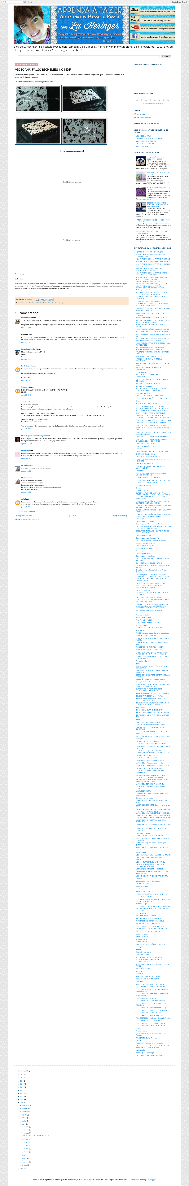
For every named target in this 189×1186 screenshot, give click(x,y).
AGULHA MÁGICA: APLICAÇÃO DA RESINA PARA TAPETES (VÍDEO (153, 344)
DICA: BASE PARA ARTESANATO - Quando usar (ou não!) (152, 566)
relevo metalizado (142, 954)
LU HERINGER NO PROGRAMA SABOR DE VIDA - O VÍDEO (153, 825)
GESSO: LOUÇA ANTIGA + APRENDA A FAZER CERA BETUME (151, 667)
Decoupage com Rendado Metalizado (149, 524)
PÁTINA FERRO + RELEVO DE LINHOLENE (150, 926)
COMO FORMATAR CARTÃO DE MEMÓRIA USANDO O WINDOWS (151, 474)
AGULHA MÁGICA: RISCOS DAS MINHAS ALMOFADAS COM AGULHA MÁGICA (150, 348)
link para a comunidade (144, 798)
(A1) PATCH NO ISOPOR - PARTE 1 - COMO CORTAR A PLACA (151, 255)
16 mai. (26, 1142)
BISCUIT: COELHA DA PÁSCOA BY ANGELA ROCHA (153, 398)
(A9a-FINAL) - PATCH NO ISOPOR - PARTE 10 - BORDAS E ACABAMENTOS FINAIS (152, 293)
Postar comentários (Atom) (30, 519)
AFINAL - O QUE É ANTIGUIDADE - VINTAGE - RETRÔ (151, 325)
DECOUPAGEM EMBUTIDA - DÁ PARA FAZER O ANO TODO (152, 559)
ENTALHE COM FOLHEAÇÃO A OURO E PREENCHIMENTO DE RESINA (149, 587)
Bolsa (138, 401)
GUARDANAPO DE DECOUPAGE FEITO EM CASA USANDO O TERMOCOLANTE (153, 685)
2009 (22, 1103)
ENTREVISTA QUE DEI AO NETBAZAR (148, 597)
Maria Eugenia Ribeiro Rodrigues (33, 436)
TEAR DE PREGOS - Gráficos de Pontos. (150, 1015)
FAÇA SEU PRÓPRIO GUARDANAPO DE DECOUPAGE (149, 611)
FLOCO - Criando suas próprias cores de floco (152, 633)
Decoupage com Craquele (145, 521)
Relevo (138, 949)
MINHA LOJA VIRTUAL (143, 136)
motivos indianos (142, 886)
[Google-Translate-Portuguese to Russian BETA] (163, 101)
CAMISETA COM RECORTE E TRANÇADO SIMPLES (153, 451)
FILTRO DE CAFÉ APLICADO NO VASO (149, 628)
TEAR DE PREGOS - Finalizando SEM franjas (151, 1010)
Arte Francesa (141, 372)
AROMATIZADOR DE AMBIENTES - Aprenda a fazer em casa (152, 369)
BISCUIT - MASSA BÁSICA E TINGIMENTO (150, 396)
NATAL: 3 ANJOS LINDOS (144, 891)
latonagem (139, 738)
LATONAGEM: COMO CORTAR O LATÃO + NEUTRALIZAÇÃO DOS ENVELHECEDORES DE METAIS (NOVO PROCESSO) (152, 779)
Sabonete (139, 971)
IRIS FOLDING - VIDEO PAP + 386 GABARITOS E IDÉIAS (152, 716)
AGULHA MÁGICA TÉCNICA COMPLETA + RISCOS (156, 158)
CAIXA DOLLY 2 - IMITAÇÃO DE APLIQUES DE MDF (153, 420)
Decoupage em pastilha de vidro (147, 538)
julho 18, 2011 (26, 507)
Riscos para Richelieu (143, 968)
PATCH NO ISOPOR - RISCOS (146, 916)
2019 (22, 1075)
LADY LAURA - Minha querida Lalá (148, 722)
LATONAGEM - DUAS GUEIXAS (146, 758)
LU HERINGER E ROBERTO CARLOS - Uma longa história (153, 806)
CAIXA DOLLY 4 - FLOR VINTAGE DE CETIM (151, 425)
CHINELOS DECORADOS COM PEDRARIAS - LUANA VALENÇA (151, 467)
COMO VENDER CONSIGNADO (146, 483)
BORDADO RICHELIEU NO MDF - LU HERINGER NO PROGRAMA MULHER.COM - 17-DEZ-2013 (152, 409)
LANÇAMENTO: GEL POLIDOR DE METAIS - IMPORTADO (151, 728)
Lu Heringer (25, 366)
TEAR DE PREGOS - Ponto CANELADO (149, 1020)
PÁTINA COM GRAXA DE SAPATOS (148, 923)
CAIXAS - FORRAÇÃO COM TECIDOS (148, 446)
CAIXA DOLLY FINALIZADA (145, 444)
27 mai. (26, 1127)
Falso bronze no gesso (144, 617)
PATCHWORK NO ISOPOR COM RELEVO (150, 921)
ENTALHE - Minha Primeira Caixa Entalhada (151, 583)
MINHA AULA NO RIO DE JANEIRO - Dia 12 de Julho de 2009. (152, 872)
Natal (138, 889)
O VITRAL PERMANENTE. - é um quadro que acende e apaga (151, 903)
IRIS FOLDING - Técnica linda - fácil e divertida (152, 712)
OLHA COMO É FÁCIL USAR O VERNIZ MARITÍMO (153, 906)
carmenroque (26, 317)
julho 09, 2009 (26, 429)
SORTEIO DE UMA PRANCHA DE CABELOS (150, 984)
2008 (22, 1169)
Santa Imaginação (28, 349)
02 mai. (26, 1152)
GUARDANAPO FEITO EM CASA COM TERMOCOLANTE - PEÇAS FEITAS (149, 690)
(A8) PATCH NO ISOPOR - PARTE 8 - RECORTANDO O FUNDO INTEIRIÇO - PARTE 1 (152, 282)
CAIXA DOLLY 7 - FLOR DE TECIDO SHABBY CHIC (153, 436)
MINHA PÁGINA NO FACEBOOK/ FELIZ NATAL (152, 876)
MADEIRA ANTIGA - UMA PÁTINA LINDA (150, 836)
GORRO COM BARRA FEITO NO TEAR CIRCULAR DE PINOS (153, 676)
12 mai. (26, 1145)
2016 (22, 1081)
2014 (22, 1087)
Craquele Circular (142, 490)
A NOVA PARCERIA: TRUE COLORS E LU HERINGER (150, 314)
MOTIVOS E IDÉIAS (142, 884)
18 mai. (26, 1139)
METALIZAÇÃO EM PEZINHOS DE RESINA (150, 869)
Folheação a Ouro (142, 661)
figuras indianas (141, 625)
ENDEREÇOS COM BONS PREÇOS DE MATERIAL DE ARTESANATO (152, 232)
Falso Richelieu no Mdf (144, 620)
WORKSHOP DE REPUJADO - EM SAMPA (150, 1055)
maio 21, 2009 (26, 327)
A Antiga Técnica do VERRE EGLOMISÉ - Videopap (153, 308)
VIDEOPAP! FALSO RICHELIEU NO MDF (37, 1136)
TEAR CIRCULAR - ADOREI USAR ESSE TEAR (151, 987)
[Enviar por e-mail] (41, 299)
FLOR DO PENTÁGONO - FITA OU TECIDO (150, 649)
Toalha (138, 1040)
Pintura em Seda (142, 936)
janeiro (24, 1165)
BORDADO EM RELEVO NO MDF (147, 403)
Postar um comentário (27, 511)
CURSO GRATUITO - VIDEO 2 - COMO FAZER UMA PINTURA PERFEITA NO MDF (153, 506)
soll (22, 499)
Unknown (25, 387)
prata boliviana (141, 939)
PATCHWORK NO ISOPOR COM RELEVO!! (158, 173)
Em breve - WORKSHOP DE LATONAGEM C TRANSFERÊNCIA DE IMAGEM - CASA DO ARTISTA (153, 575)
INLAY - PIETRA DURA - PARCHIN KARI (149, 710)
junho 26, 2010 (26, 458)
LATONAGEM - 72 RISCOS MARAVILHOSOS (151, 741)
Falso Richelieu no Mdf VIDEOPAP (36, 303)
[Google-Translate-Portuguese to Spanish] (168, 101)
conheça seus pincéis (143, 485)
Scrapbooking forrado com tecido (148, 976)
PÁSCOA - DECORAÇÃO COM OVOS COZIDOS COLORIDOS (152, 910)
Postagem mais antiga (120, 516)
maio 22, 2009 (26, 359)
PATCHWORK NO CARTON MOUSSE (148, 918)
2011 (22, 1096)
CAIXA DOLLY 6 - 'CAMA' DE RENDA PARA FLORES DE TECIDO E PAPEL (153, 433)
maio (24, 1124)
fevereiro (25, 1162)
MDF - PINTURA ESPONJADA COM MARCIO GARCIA (151, 858)
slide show (139, 981)
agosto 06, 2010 (26, 471)
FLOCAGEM (140, 630)
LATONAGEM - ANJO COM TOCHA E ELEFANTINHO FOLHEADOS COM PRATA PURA (152, 752)
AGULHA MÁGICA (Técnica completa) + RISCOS (152, 329)
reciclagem (139, 947)
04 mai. (26, 1149)
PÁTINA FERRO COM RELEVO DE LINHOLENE (152, 929)
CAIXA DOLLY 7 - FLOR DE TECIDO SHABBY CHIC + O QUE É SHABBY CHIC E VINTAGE (153, 440)
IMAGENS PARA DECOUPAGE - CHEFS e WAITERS (153, 693)
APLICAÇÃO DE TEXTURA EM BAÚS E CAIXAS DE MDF (152, 353)
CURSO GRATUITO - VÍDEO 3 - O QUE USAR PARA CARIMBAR (153, 511)
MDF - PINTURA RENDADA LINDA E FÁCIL (150, 862)
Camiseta (139, 449)
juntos (138, 719)
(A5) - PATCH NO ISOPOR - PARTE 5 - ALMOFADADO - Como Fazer (149, 269)
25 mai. (26, 1130)
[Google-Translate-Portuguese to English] (159, 101)
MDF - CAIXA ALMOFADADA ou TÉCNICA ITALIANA (153, 855)
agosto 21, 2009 (26, 444)
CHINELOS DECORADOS (144, 463)
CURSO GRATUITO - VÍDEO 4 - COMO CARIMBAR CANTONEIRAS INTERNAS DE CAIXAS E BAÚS (153, 515)
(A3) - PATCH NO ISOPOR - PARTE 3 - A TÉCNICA (153, 261)
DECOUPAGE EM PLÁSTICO (145, 543)
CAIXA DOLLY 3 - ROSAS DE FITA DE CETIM (151, 423)
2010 (22, 1099)
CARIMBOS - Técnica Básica (145, 454)
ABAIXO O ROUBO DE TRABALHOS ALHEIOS (151, 318)
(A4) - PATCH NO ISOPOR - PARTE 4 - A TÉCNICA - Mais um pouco (153, 265)
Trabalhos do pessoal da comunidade (149, 1043)
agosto (24, 1115)
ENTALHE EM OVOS (143, 590)
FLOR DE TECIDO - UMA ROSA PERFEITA (150, 647)
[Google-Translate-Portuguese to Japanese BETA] (155, 101)
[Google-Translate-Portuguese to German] (146, 101)
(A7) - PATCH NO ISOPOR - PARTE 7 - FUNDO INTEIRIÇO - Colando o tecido (152, 278)
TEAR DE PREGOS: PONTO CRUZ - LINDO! (159, 188)
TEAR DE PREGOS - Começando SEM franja (151, 1001)
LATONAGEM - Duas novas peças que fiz (150, 760)
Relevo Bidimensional (143, 952)
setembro (25, 1111)
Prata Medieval (141, 942)
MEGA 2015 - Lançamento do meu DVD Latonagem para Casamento (150, 865)
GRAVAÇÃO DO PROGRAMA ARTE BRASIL (150, 679)
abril (24, 1156)
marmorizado (141, 852)
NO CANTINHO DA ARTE (144, 897)
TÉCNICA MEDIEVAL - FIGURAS (146, 1038)
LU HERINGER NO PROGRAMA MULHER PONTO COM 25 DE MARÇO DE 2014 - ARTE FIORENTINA (153, 816)
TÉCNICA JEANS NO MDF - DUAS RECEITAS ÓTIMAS (150, 1034)
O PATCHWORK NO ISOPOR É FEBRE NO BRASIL (153, 899)
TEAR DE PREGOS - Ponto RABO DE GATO (150, 1023)
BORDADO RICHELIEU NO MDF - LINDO (150, 406)
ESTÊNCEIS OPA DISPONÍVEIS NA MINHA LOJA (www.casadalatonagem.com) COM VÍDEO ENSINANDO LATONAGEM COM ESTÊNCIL (152, 606)
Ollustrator (135, 1180)
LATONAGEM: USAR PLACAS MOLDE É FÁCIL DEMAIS (151, 787)
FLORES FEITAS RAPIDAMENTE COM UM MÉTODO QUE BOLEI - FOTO (153, 657)
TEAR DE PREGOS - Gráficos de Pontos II (150, 1013)
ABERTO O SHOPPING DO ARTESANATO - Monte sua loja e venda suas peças (153, 321)
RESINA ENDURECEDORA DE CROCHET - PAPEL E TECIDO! (153, 221)
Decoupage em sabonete (145, 546)
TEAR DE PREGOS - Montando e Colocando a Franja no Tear (152, 994)
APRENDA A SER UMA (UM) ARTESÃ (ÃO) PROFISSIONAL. (150, 360)
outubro (25, 1108)
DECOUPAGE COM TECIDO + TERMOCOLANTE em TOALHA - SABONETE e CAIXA (153, 527)
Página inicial (72, 516)
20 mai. (26, 1133)
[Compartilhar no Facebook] (49, 299)
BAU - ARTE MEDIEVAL (144, 393)
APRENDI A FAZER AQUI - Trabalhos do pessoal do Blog (152, 364)
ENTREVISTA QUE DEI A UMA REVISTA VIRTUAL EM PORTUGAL (152, 594)
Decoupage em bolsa (143, 535)
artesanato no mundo (144, 386)
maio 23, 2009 (26, 395)
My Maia (24, 465)
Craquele (139, 488)
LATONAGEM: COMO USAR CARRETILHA (150, 784)
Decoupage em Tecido (144, 548)
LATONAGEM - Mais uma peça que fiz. (149, 763)
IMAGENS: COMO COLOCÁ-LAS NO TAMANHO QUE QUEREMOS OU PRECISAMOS (152, 704)
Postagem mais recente (24, 516)
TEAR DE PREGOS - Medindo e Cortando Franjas (153, 1018)
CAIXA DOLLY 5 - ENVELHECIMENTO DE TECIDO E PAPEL (153, 429)
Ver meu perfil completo (142, 117)
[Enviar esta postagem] (37, 299)
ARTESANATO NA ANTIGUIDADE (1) (148, 384)
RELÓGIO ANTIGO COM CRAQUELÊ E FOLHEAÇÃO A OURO (149, 961)
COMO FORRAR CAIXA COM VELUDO (149, 477)
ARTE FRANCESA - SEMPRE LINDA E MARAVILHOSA (148, 376)
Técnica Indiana (141, 1031)
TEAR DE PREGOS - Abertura (146, 998)
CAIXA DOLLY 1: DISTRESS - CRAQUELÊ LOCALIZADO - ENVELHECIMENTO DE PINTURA (152, 416)
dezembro (26, 1105)
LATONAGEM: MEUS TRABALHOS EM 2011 (151, 775)
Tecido (138, 1028)
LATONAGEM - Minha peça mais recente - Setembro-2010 (150, 771)
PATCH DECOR (141, 913)
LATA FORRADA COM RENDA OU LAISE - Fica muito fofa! (152, 732)
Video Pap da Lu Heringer (56, 303)
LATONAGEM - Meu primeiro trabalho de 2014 (152, 765)
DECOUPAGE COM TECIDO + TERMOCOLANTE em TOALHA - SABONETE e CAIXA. (158, 205)
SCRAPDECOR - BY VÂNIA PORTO (147, 979)
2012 (22, 1093)
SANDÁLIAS (140, 974)
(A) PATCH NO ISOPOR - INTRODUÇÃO (149, 252)
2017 (22, 1078)
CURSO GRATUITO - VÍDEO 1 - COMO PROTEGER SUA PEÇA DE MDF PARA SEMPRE (153, 502)
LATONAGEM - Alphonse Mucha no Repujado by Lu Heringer (153, 747)
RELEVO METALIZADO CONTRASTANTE (149, 957)
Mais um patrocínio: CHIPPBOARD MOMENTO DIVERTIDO (152, 839)
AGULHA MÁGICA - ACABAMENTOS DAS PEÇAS (152, 332)
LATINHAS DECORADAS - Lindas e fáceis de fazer (153, 736)
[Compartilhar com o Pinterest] (52, 299)
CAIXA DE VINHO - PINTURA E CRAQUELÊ (150, 413)
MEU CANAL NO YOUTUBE (145, 144)
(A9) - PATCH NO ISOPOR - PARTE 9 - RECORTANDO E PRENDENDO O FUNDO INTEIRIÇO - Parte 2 (150, 288)
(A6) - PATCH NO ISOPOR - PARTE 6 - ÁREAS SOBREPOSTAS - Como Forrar (151, 274)
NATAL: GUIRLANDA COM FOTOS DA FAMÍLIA (152, 894)
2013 (22, 1090)
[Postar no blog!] (44, 299)
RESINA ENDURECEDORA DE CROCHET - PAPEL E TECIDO (153, 965)
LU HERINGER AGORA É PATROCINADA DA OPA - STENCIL (153, 801)
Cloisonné (139, 471)
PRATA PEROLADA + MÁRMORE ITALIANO (150, 944)
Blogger (153, 1180)
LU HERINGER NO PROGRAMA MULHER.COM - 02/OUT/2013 (152, 821)
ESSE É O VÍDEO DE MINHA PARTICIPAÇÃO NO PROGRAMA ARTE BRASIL (152, 601)
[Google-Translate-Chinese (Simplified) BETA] (137, 101)
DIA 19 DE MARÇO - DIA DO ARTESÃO (149, 563)
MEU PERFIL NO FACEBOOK (146, 141)
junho (24, 1121)
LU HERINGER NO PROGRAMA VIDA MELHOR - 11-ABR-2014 (152, 830)
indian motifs (140, 707)
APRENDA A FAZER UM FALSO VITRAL (149, 356)
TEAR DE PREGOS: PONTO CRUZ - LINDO (150, 1026)
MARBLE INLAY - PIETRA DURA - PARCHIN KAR (152, 847)
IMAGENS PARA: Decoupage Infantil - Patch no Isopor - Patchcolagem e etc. (152, 699)
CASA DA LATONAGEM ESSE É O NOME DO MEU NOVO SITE (153, 460)
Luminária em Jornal (143, 833)
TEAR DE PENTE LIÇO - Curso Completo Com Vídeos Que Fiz (152, 990)
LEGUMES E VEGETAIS (143, 791)
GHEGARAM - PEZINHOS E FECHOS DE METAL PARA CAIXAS (152, 671)
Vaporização (140, 1050)
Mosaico (139, 878)
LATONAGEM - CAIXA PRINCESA (147, 755)
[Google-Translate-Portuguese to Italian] (150, 101)
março (24, 1159)
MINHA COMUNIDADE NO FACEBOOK (149, 138)
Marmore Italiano (142, 850)
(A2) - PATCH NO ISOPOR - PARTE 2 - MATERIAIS (153, 259)
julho (24, 1118)
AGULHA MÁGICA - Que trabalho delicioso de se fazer (153, 335)
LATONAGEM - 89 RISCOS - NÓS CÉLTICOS (151, 744)
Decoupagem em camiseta (145, 556)
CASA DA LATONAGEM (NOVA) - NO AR (149, 456)
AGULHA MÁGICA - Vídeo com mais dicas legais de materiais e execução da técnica (152, 340)
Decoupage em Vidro (143, 551)
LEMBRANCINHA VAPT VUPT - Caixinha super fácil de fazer (152, 794)
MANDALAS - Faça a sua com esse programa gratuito (151, 844)
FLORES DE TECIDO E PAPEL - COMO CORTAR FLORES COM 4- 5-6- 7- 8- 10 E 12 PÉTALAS (152, 653)
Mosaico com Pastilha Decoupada (148, 881)
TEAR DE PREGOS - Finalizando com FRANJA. (151, 1008)
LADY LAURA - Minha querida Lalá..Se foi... (151, 725)
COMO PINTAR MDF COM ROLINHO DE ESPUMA (153, 480)
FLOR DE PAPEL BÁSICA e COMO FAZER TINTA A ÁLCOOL (153, 639)
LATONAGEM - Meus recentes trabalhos (150, 768)
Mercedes (25, 450)
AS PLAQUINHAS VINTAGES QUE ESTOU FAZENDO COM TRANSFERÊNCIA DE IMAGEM (153, 390)
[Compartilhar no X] (47, 299)
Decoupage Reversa (143, 553)
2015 (22, 1084)
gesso (138, 663)
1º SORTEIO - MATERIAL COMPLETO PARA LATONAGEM (151, 298)
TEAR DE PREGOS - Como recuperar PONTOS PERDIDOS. (152, 1004)
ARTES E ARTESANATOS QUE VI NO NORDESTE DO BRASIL (152, 380)
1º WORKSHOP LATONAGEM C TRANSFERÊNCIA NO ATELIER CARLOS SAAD (152, 305)
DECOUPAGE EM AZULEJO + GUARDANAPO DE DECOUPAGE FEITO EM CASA (152, 532)
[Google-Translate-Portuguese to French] (141, 101)
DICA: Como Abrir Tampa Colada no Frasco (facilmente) (151, 571)
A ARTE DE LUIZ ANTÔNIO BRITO (147, 311)
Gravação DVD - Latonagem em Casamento (151, 682)
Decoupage (140, 519)
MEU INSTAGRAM (142, 146)
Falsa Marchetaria (142, 615)
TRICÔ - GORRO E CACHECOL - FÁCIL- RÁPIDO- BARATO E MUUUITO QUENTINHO (152, 1046)
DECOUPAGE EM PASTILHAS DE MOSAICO (151, 540)
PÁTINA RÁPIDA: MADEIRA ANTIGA (148, 931)
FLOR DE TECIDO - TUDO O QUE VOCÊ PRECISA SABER (153, 643)
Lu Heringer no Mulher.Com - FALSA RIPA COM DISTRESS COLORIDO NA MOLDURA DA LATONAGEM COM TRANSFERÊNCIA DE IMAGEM (153, 811)
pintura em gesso (142, 934)
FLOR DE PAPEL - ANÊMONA (146, 635)
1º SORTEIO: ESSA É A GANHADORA (148, 301)
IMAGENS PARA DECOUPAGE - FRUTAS (149, 696)
